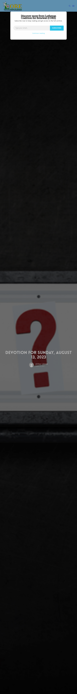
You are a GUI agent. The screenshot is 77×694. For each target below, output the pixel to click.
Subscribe (56, 28)
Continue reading (38, 33)
